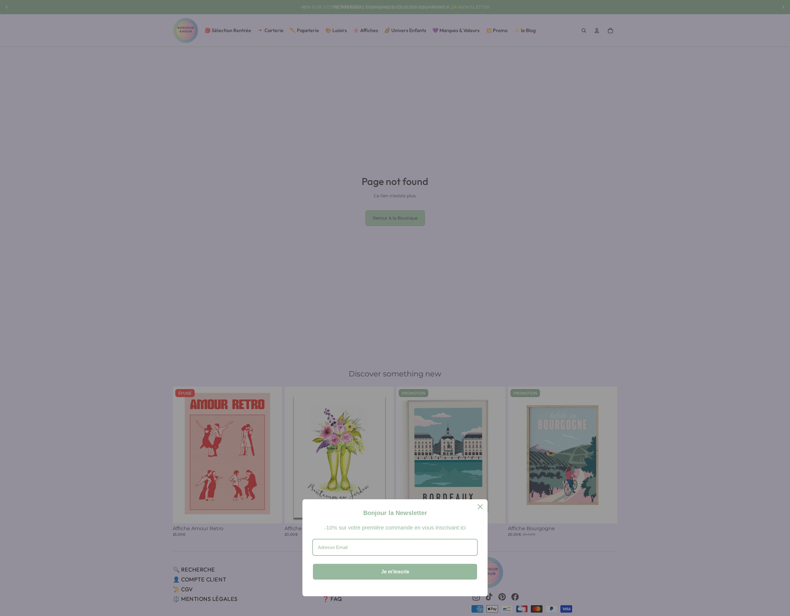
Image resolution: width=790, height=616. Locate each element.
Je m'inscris (395, 571)
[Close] (480, 506)
